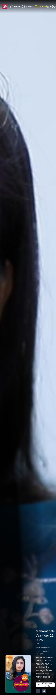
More (38, 680)
